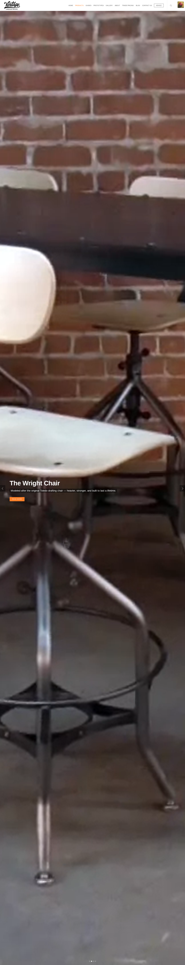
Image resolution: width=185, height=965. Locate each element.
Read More (92, 37)
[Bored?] (180, 5)
